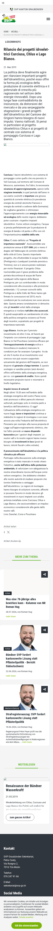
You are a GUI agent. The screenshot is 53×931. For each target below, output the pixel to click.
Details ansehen (26, 917)
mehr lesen (11, 616)
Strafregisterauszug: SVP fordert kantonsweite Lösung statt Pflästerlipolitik (25, 718)
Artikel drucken (11, 541)
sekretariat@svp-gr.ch (15, 885)
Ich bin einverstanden (26, 925)
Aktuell (14, 31)
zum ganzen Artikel (20, 817)
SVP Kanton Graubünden (28, 9)
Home (6, 31)
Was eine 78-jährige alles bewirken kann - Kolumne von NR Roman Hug (25, 603)
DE (3, 3)
